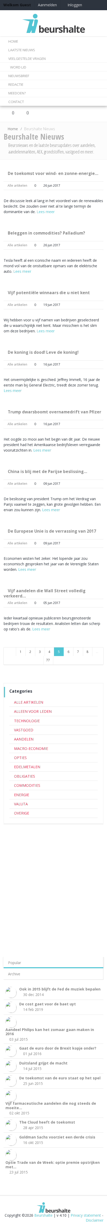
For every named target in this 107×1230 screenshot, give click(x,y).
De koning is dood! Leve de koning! (43, 352)
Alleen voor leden (33, 711)
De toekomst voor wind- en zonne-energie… (53, 173)
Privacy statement (86, 1215)
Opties (20, 757)
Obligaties (24, 776)
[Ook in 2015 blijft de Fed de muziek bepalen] (11, 991)
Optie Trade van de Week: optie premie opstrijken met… (52, 1164)
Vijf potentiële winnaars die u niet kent (49, 292)
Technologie (27, 720)
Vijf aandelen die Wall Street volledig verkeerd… (44, 593)
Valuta (21, 803)
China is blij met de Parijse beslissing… (47, 471)
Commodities (27, 785)
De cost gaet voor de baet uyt (47, 1003)
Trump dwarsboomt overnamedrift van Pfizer (54, 412)
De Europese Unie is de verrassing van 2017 (52, 531)
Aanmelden (47, 4)
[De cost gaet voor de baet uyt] (11, 1006)
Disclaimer (94, 1220)
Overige (21, 813)
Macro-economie (31, 748)
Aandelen (24, 739)
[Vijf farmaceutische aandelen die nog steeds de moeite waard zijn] (11, 1095)
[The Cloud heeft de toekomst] (11, 1124)
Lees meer (46, 211)
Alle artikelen (17, 185)
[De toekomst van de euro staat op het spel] (11, 1080)
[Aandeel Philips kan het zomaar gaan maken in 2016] (11, 1021)
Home (13, 128)
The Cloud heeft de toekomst (47, 1122)
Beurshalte (43, 1215)
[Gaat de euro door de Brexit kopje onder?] (11, 1050)
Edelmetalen (27, 766)
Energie (21, 794)
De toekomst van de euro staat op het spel (60, 1077)
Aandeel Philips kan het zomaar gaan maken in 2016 (49, 1032)
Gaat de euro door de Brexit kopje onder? (57, 1048)
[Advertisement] (53, 883)
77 (48, 660)
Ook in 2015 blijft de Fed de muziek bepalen (60, 989)
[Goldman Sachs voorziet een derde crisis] (11, 1139)
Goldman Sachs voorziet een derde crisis (57, 1137)
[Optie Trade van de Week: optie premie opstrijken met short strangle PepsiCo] (11, 1154)
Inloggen (74, 4)
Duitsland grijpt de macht (43, 1063)
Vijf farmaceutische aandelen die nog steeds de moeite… (50, 1105)
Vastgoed (23, 729)
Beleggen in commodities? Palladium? (46, 233)
